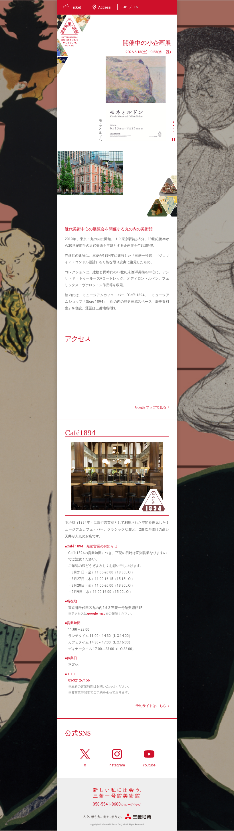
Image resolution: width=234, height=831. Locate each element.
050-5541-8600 (117, 804)
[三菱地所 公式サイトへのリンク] (117, 816)
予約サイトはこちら (151, 706)
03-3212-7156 (79, 680)
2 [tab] (174, 125)
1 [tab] (174, 122)
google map (96, 613)
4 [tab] (174, 132)
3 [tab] (174, 128)
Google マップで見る (150, 407)
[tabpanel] (114, 89)
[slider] (135, 98)
